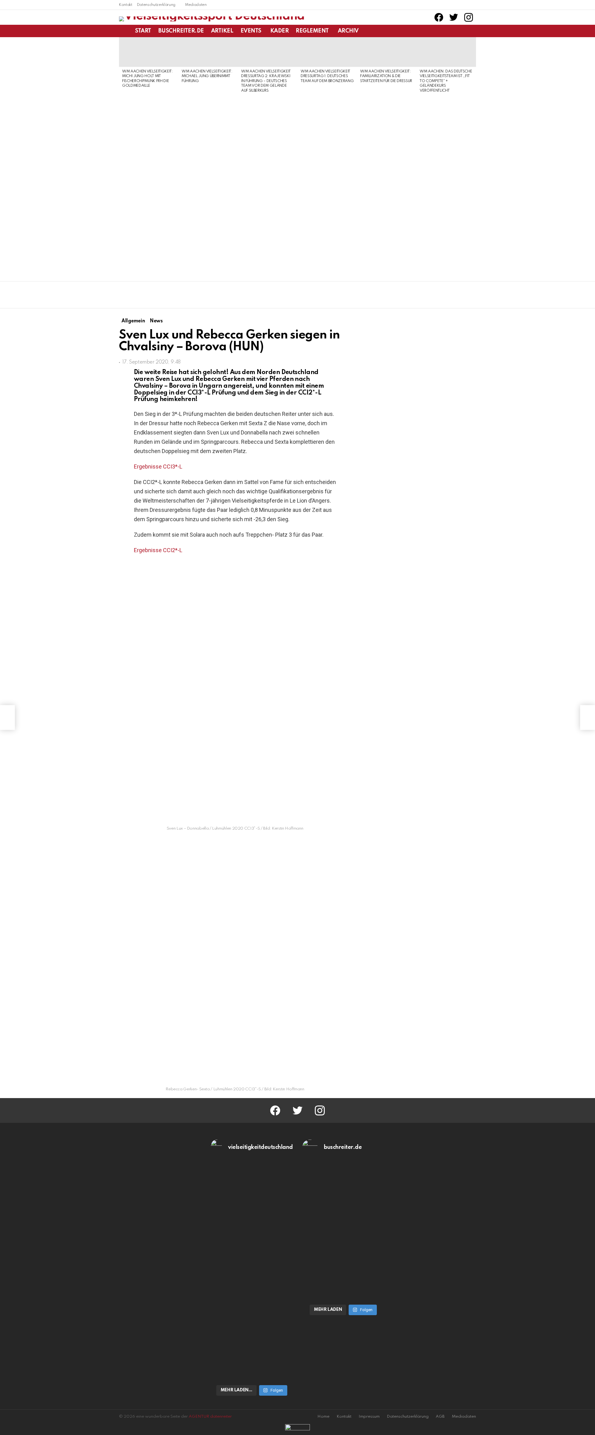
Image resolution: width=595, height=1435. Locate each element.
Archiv (348, 31)
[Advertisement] (148, 185)
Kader (279, 31)
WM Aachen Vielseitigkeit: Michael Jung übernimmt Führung (207, 76)
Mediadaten (196, 5)
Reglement (312, 31)
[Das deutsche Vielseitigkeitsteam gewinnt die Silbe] (252, 1330)
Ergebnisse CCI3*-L (158, 466)
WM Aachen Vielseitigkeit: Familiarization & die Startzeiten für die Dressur (386, 76)
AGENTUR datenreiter (210, 1417)
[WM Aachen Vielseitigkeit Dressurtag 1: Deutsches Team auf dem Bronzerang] (327, 52)
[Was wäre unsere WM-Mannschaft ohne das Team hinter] (252, 1221)
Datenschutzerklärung (156, 5)
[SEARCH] (472, 31)
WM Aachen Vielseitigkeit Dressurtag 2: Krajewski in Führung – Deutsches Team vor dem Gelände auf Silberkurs (266, 81)
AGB (440, 1417)
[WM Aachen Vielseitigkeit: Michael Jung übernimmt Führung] (208, 52)
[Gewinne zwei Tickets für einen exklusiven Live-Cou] (343, 1221)
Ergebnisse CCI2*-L (158, 550)
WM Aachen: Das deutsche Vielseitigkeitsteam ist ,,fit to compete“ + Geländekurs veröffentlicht (446, 81)
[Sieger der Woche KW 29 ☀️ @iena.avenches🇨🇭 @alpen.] (343, 1290)
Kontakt (125, 5)
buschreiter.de (181, 31)
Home (323, 1417)
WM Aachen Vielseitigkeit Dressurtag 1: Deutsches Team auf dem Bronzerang (327, 76)
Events (250, 31)
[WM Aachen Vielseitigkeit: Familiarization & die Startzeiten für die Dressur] (386, 52)
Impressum (369, 1417)
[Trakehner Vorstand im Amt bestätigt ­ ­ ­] (7, 717)
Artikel (222, 31)
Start (143, 31)
